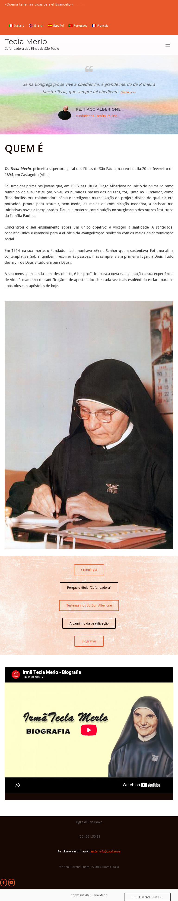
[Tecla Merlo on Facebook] (3, 882)
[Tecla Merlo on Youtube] (11, 882)
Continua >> (128, 92)
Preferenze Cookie (147, 897)
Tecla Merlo (26, 41)
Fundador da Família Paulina (97, 116)
